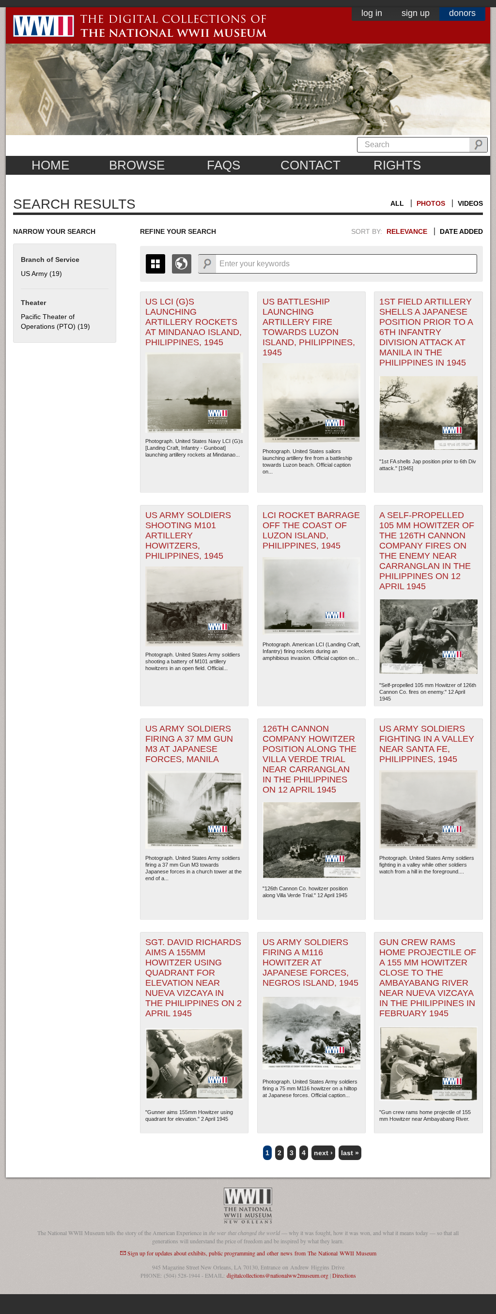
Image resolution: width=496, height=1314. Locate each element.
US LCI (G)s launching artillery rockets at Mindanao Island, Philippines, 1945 (193, 322)
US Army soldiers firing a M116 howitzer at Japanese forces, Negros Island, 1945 (310, 962)
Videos (470, 203)
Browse (137, 165)
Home (50, 165)
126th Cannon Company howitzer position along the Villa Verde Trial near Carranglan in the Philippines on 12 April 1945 (309, 759)
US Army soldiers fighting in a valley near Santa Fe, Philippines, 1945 (426, 744)
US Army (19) (41, 273)
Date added (461, 231)
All (397, 203)
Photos (431, 203)
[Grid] (155, 264)
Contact (310, 165)
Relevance (407, 231)
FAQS (223, 165)
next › (323, 1153)
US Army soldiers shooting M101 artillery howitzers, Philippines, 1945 (188, 535)
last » (350, 1153)
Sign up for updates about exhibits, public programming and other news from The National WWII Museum (251, 1253)
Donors (462, 13)
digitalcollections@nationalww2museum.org (277, 1275)
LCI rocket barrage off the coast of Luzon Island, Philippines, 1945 (311, 530)
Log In (371, 13)
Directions (344, 1275)
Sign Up (416, 13)
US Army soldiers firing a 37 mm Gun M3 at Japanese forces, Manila (189, 744)
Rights (397, 165)
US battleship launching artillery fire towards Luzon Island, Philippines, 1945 (309, 327)
